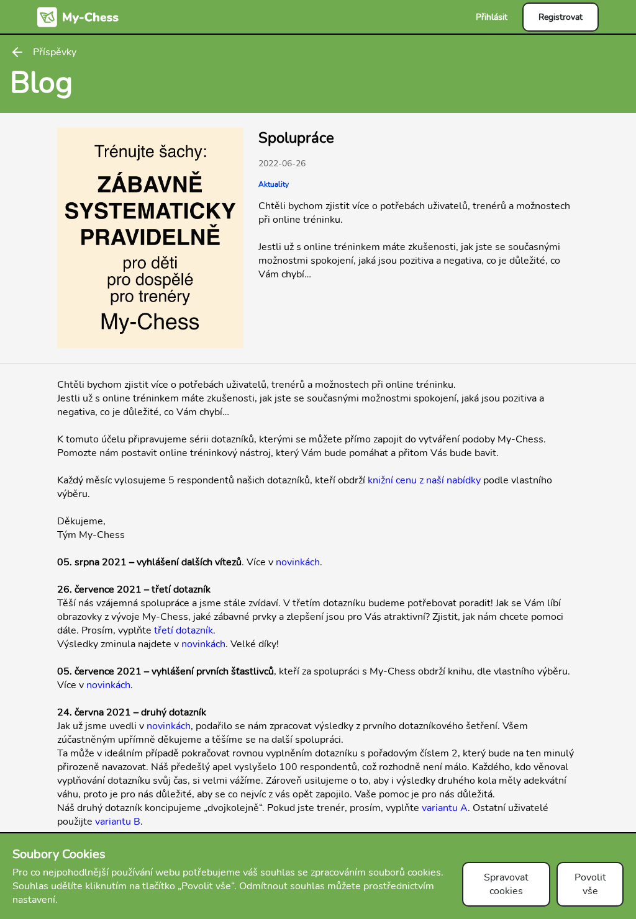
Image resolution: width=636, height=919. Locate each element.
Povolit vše (590, 884)
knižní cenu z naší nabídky (424, 480)
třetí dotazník (183, 630)
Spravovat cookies (506, 884)
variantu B (117, 821)
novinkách (298, 562)
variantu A (445, 808)
